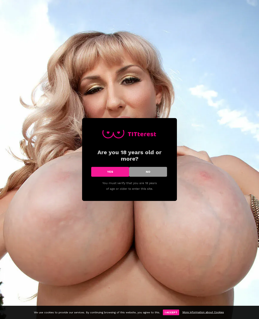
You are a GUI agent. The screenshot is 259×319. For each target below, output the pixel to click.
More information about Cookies (203, 312)
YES (110, 172)
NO (148, 172)
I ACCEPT (171, 312)
